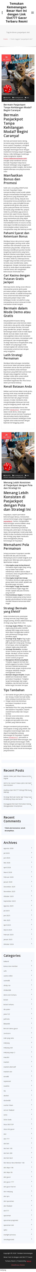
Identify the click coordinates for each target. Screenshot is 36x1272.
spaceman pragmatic (11, 1220)
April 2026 (7, 867)
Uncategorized (18, 97)
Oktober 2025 (9, 896)
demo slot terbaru (10, 995)
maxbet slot (8, 1072)
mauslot (6, 1057)
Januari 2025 (8, 939)
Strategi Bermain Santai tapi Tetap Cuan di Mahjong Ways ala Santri (18, 798)
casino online (8, 976)
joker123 (7, 1014)
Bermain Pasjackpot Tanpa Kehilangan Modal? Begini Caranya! (18, 107)
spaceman (7, 1215)
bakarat (6, 961)
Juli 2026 (7, 853)
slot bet (6, 1143)
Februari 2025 (9, 935)
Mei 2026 (7, 863)
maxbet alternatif (10, 1067)
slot (5, 1134)
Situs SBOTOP (9, 1124)
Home (5, 39)
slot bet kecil (8, 1158)
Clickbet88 (7, 990)
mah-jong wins (9, 1038)
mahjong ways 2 (9, 1052)
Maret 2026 (8, 872)
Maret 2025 (8, 930)
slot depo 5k (8, 1172)
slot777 (6, 1211)
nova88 (6, 1076)
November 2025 (9, 891)
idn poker (7, 1009)
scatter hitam (8, 1105)
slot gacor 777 (9, 1182)
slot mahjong (8, 1191)
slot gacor (7, 1177)
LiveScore (7, 1033)
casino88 (7, 981)
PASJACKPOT (14, 410)
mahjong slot (8, 1048)
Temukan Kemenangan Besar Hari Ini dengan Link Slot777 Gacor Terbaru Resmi (17, 12)
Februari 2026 (9, 877)
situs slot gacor (9, 1129)
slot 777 (7, 1139)
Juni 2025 (7, 915)
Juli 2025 (7, 911)
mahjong (7, 1043)
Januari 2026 (8, 882)
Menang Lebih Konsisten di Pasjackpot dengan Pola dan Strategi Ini (18, 485)
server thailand (9, 1110)
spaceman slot (9, 1225)
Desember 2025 (9, 887)
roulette (6, 1086)
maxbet (6, 1062)
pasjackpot (12, 99)
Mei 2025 (7, 920)
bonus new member (11, 966)
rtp (5, 1091)
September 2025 (10, 901)
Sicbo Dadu (7, 1120)
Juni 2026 (7, 858)
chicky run (7, 985)
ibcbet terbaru (9, 1004)
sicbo (5, 1115)
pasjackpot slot (21, 99)
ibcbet (6, 1000)
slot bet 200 (8, 1153)
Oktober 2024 (9, 944)
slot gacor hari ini (10, 1187)
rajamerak (7, 1081)
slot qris (6, 1196)
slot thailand (8, 1206)
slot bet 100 (8, 1148)
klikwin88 (7, 1024)
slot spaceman (9, 1201)
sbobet (6, 1096)
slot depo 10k (8, 1168)
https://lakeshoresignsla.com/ (15, 158)
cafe (5, 971)
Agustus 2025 (8, 906)
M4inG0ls (7, 97)
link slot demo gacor (11, 1028)
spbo (5, 1230)
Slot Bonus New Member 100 (14, 1163)
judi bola (7, 1019)
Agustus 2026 (8, 848)
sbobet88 (7, 1100)
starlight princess (10, 1235)
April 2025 (7, 925)
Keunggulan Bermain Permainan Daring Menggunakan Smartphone (17, 805)
